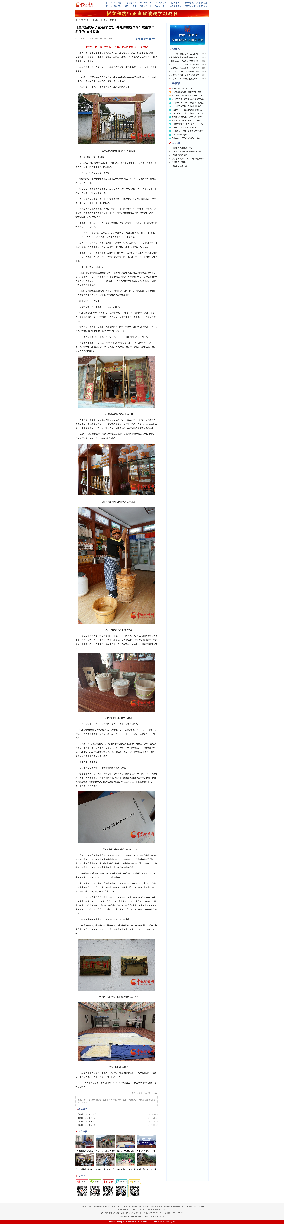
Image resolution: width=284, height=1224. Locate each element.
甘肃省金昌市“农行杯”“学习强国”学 (185, 128)
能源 (175, 6)
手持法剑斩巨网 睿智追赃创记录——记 (187, 96)
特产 (130, 6)
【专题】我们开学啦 (179, 162)
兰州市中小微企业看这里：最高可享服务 (188, 124)
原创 (106, 6)
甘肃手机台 (203, 6)
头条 (115, 3)
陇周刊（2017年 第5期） (87, 1121)
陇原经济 (188, 6)
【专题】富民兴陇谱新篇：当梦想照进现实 (187, 159)
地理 (126, 6)
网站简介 (112, 1222)
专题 (171, 3)
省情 (164, 3)
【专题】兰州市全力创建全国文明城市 (186, 152)
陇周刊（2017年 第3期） (87, 1114)
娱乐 (145, 6)
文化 (126, 3)
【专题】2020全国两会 (180, 155)
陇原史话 (195, 3)
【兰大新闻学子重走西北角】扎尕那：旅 (188, 113)
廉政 (119, 6)
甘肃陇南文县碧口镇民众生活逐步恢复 (187, 117)
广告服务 (124, 1222)
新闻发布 (195, 6)
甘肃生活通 (203, 3)
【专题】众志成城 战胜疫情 (181, 148)
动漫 (164, 6)
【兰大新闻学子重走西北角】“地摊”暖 (186, 106)
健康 (141, 6)
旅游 (130, 3)
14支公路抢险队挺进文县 (181, 135)
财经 (134, 3)
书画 (149, 3)
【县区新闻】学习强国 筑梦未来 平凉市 (187, 131)
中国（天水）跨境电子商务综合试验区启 (188, 120)
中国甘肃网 (94, 20)
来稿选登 (113, 20)
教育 (175, 3)
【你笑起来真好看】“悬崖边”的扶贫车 (186, 92)
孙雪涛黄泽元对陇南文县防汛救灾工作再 (188, 99)
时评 (111, 6)
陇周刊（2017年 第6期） (87, 1125)
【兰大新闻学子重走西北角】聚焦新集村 (188, 110)
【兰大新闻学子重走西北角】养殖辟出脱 (188, 103)
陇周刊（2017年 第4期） (87, 1118)
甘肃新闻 (104, 20)
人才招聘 (118, 1222)
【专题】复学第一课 (179, 166)
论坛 (171, 6)
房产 (160, 6)
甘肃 (106, 3)
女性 (149, 6)
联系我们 (131, 1222)
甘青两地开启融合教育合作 (182, 88)
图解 (134, 6)
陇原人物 (188, 3)
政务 (111, 3)
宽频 (160, 3)
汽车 (156, 6)
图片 (179, 6)
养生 (141, 3)
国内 (119, 3)
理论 (115, 6)
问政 (156, 3)
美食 (145, 3)
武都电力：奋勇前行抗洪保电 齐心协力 (187, 138)
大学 (179, 3)
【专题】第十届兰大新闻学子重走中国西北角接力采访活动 (116, 47)
